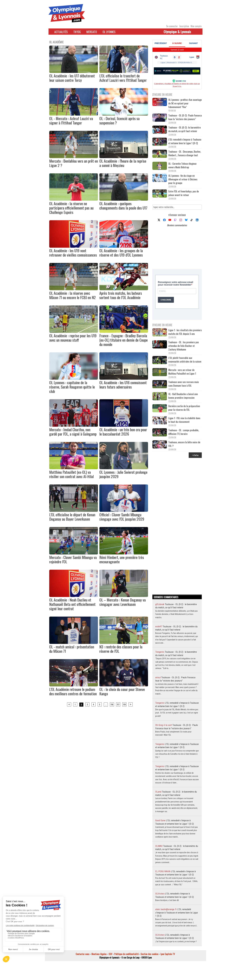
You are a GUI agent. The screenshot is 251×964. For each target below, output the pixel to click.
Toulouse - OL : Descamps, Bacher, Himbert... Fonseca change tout (184, 153)
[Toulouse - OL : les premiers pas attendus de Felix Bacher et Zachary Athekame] (159, 344)
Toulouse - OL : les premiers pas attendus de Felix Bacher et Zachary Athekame (183, 345)
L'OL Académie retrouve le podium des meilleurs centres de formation (73, 691)
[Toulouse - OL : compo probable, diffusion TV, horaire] (159, 432)
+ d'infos (195, 455)
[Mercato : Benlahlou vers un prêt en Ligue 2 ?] (73, 157)
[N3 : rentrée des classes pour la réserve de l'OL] (123, 643)
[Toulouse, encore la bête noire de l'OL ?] (159, 444)
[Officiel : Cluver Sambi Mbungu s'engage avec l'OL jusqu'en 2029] (123, 510)
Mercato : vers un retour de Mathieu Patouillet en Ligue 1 (182, 371)
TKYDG (77, 32)
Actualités (61, 32)
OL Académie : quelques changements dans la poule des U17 (123, 206)
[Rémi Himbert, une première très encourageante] (123, 553)
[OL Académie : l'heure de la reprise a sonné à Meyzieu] (123, 157)
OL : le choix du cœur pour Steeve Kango (122, 691)
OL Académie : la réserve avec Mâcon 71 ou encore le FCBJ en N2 (72, 295)
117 (118, 704)
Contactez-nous (82, 954)
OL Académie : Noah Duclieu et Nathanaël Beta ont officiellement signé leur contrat (72, 604)
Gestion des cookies (149, 954)
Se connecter (172, 26)
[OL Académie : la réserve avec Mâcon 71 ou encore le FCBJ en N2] (73, 289)
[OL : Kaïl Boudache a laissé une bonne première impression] (159, 396)
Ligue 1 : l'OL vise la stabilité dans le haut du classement (184, 419)
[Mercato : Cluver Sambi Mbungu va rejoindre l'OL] (73, 553)
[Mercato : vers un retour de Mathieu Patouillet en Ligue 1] (159, 372)
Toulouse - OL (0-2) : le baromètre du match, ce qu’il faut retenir (184, 129)
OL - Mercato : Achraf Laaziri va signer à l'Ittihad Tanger (71, 121)
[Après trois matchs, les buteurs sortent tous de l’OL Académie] (123, 289)
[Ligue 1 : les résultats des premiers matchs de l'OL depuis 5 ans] (159, 332)
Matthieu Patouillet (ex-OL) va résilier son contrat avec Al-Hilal (71, 474)
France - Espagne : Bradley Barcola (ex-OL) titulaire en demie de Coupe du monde (123, 340)
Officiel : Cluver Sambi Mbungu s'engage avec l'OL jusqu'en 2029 (121, 517)
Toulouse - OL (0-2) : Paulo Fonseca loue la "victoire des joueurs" (185, 117)
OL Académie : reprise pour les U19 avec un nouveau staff (73, 338)
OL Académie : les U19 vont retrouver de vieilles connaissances (73, 253)
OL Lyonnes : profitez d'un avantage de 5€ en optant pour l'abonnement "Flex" (185, 103)
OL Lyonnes (109, 32)
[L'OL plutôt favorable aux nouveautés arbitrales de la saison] (159, 360)
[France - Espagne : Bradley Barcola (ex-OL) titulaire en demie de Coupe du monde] (123, 331)
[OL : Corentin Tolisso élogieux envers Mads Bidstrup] (159, 166)
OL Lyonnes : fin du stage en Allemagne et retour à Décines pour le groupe (182, 179)
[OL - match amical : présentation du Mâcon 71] (73, 643)
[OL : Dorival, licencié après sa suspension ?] (123, 114)
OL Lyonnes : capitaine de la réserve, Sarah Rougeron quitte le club (72, 387)
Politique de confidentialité (126, 954)
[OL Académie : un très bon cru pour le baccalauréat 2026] (123, 425)
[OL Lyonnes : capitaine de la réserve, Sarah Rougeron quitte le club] (73, 378)
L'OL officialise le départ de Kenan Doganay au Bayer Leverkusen (72, 517)
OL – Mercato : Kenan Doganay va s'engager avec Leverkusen (122, 602)
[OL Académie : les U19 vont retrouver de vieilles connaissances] (73, 246)
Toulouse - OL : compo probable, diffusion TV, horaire (183, 432)
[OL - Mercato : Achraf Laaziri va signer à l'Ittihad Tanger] (73, 114)
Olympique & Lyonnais (177, 31)
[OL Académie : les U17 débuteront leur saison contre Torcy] (73, 72)
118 (124, 704)
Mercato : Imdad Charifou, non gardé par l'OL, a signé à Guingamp (73, 432)
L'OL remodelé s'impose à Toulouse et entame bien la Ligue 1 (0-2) (184, 141)
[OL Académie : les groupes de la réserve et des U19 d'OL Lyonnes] (123, 246)
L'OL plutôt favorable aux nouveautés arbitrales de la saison (184, 359)
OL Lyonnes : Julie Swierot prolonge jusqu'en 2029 (123, 474)
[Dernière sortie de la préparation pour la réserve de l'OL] (159, 408)
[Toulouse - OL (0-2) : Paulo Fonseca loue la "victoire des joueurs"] (159, 118)
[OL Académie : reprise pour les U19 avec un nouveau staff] (73, 331)
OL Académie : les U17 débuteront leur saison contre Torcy (72, 78)
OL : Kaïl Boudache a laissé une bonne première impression (183, 395)
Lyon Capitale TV (168, 954)
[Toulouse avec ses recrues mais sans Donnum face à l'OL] (159, 384)
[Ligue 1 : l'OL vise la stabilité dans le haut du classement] (159, 420)
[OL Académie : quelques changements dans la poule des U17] (123, 199)
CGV (110, 954)
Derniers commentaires (177, 225)
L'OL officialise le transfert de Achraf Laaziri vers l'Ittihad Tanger (123, 78)
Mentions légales (99, 954)
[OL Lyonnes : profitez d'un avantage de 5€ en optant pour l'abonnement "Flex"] (159, 102)
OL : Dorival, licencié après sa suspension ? (119, 121)
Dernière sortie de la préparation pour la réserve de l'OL (184, 407)
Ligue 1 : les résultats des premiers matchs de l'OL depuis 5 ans (185, 332)
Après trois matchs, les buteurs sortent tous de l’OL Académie (120, 295)
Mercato (91, 32)
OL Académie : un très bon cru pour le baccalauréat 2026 (123, 432)
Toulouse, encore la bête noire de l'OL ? (184, 444)
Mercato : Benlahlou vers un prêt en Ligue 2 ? (73, 163)
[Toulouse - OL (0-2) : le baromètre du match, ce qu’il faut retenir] (159, 130)
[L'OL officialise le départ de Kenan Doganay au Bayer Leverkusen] (73, 510)
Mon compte (196, 26)
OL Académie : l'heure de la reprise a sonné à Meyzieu (122, 163)
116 (112, 704)
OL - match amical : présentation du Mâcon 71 (71, 649)
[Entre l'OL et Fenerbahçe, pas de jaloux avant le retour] (159, 193)
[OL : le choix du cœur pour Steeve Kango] (123, 685)
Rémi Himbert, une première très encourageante (121, 559)
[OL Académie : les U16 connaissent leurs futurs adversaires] (123, 378)
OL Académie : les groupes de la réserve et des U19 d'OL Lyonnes (121, 253)
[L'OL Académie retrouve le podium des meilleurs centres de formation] (73, 685)
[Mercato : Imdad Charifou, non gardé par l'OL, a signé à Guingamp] (73, 425)
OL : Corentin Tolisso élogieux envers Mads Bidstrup (182, 165)
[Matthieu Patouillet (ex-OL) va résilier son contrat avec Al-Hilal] (73, 468)
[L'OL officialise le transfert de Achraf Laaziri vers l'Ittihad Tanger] (123, 72)
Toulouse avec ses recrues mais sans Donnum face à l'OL (183, 383)
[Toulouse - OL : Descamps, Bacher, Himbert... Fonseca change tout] (159, 154)
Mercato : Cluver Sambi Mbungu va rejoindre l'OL (73, 559)
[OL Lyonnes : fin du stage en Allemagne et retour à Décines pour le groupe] (159, 178)
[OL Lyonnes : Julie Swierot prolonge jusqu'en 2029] (123, 468)
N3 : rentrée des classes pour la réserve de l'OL (120, 649)
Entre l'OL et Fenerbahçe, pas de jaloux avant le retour (183, 193)
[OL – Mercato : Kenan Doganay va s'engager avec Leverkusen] (123, 596)
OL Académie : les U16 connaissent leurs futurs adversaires (123, 385)
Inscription (184, 26)
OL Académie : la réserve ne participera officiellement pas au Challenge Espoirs (71, 208)
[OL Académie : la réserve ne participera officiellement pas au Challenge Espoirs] (73, 199)
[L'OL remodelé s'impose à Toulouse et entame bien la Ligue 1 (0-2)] (159, 142)
